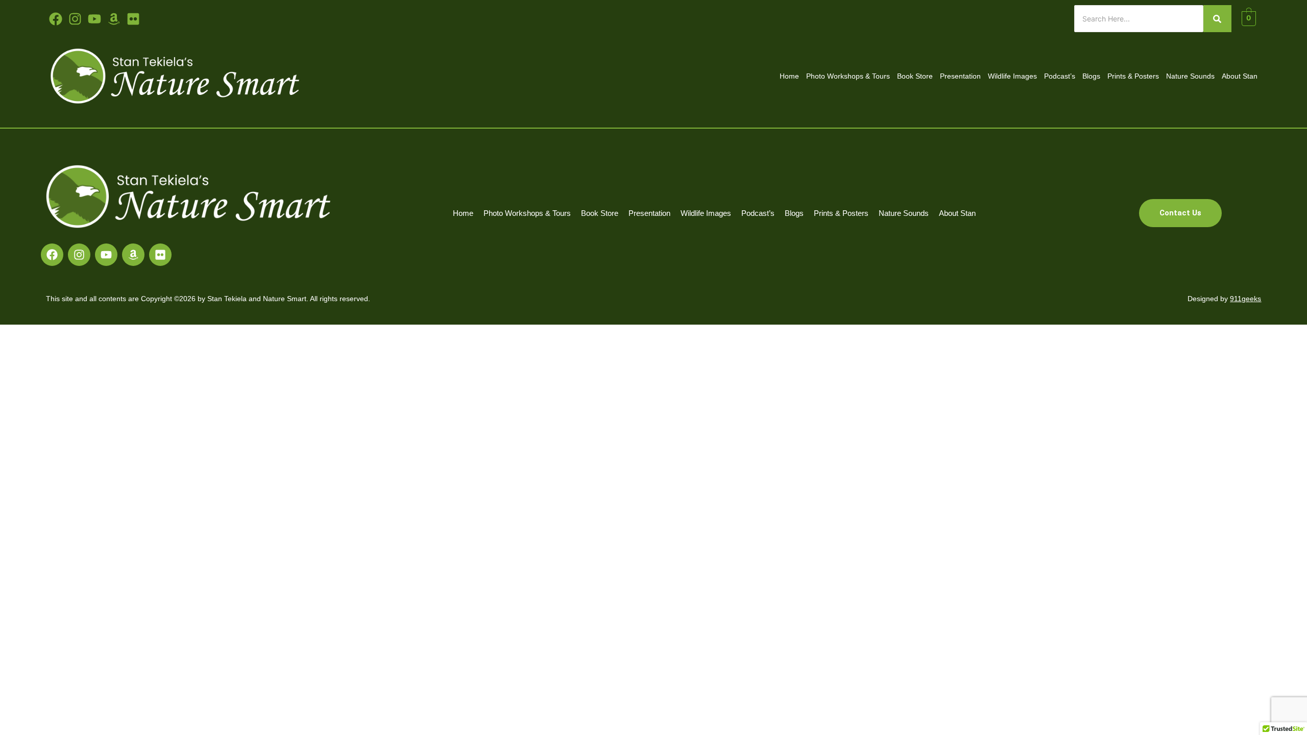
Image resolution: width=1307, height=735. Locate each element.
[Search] (1217, 18)
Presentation (960, 76)
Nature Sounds (1190, 76)
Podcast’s (1059, 76)
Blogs (1091, 76)
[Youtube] (94, 19)
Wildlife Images (1012, 76)
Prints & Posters (1133, 76)
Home (789, 76)
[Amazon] (133, 254)
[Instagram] (79, 254)
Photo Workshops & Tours (848, 76)
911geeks (1245, 299)
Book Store (915, 76)
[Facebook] (52, 254)
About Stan (1239, 76)
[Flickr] (160, 254)
